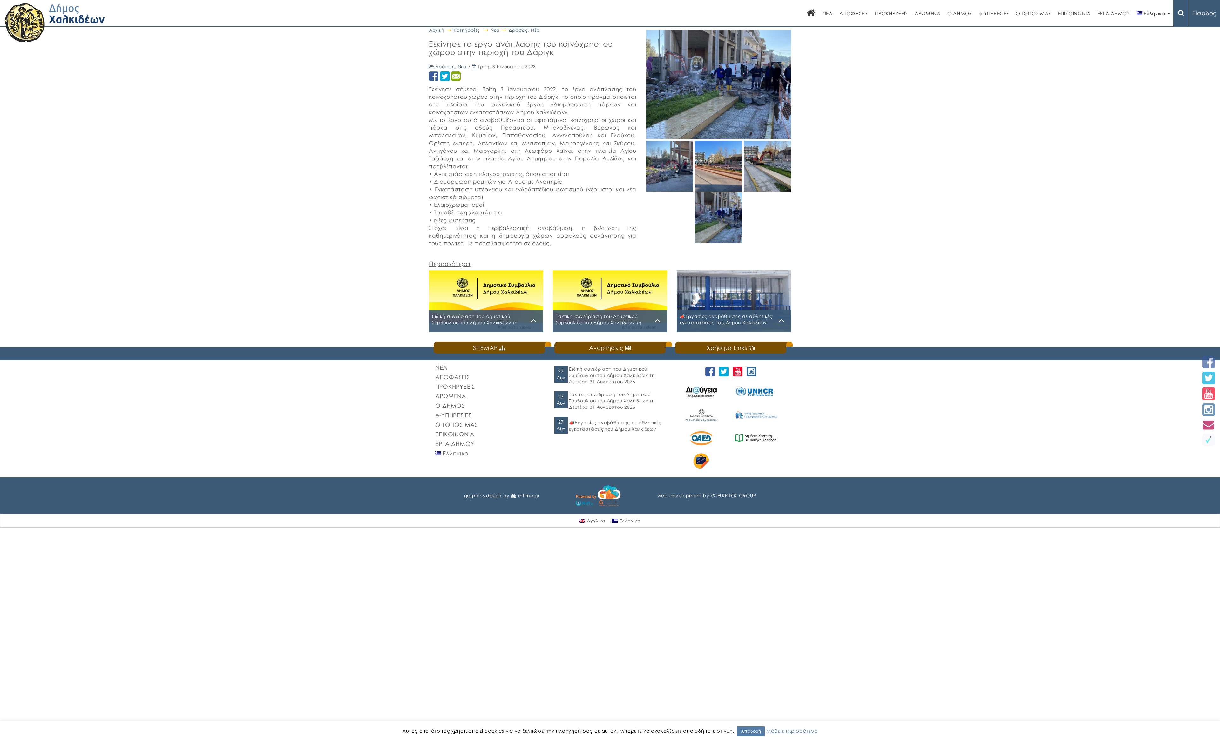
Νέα (495, 30)
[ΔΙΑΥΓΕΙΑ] (702, 391)
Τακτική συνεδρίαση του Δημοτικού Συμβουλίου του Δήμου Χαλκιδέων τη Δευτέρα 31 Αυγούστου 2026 (612, 401)
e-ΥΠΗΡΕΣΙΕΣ (994, 13)
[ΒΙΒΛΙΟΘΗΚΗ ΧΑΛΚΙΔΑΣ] (757, 438)
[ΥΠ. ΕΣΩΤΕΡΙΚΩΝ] (702, 415)
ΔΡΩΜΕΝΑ (928, 13)
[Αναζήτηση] (1181, 13)
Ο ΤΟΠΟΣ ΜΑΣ (1033, 13)
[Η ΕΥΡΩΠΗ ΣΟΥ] (702, 461)
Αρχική (436, 30)
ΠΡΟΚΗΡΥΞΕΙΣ (891, 13)
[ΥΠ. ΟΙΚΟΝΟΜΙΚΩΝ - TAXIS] (757, 415)
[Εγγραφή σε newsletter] (1209, 424)
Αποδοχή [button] (751, 731)
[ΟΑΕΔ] (702, 438)
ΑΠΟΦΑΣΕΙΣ (853, 13)
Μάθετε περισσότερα (792, 731)
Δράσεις (518, 30)
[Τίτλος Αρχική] (811, 13)
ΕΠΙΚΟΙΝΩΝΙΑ (1074, 13)
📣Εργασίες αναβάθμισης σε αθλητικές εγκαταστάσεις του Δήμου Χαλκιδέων (615, 426)
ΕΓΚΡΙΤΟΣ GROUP (736, 495)
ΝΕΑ (828, 13)
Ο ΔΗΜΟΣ (959, 13)
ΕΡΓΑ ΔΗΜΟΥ (1113, 13)
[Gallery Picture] (670, 189)
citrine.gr (528, 495)
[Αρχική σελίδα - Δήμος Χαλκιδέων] (55, 22)
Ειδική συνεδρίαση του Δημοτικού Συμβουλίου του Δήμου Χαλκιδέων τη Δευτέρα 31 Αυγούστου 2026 (612, 375)
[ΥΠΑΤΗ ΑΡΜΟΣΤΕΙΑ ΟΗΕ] (757, 391)
